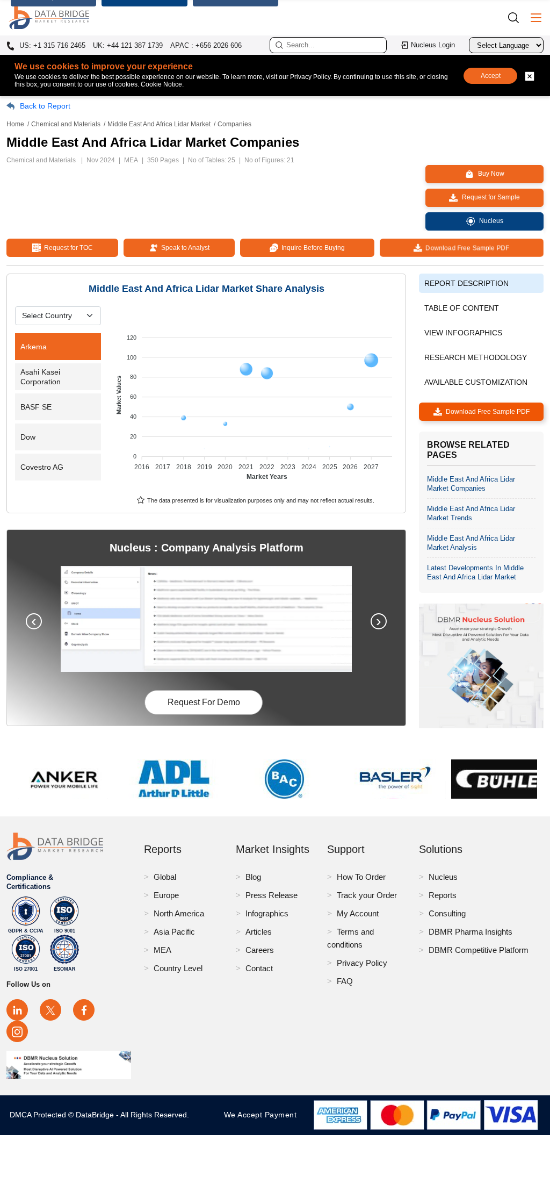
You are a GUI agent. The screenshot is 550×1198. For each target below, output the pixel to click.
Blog (253, 876)
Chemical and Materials (65, 124)
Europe (166, 895)
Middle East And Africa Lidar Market (159, 124)
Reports (443, 895)
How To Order (361, 876)
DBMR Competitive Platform (479, 950)
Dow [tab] (27, 437)
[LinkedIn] (17, 1010)
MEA (162, 950)
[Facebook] (84, 1010)
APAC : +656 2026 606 (206, 45)
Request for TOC (67, 248)
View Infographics (463, 332)
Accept (491, 76)
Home (15, 124)
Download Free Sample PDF (466, 248)
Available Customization (475, 382)
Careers (259, 950)
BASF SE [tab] (36, 407)
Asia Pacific (174, 931)
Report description (466, 283)
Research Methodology (475, 357)
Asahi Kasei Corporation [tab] (40, 377)
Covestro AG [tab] (41, 467)
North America (179, 913)
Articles (258, 931)
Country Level (178, 968)
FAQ (345, 981)
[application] (255, 402)
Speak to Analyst (183, 248)
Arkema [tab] (33, 346)
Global (165, 876)
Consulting (447, 913)
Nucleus (443, 876)
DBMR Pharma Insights (470, 931)
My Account (358, 913)
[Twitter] (50, 1010)
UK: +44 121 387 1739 (128, 45)
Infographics (266, 913)
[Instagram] (17, 1031)
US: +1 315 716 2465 (51, 45)
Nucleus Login (433, 45)
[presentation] (34, 621)
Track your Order (367, 895)
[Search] (517, 17)
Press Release (271, 895)
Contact (259, 968)
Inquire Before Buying (311, 248)
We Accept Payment (263, 1114)
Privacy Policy (362, 962)
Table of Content (461, 308)
